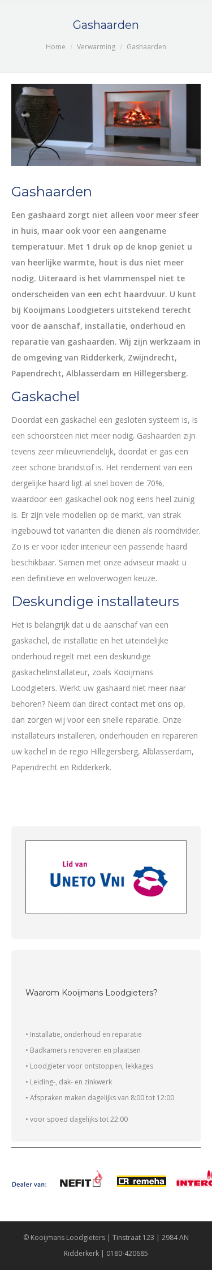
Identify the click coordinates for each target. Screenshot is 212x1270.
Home (56, 47)
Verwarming (96, 47)
